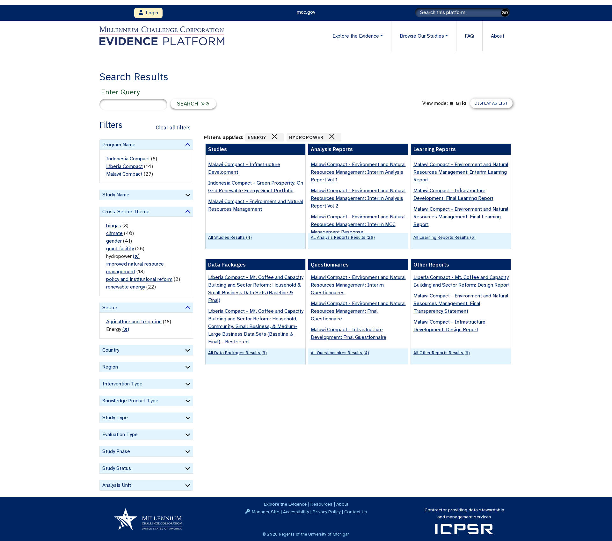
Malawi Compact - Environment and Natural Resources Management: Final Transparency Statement (460, 303)
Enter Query (120, 92)
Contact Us (355, 512)
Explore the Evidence (285, 504)
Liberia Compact (124, 166)
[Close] (274, 136)
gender (114, 241)
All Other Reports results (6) (441, 352)
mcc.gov (306, 12)
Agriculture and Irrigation (134, 321)
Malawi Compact (124, 174)
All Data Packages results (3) (237, 352)
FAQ (469, 36)
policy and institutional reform (139, 279)
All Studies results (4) (230, 237)
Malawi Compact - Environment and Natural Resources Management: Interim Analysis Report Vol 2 (358, 198)
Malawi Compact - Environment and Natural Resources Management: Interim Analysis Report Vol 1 (358, 172)
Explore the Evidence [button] (355, 36)
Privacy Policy (326, 512)
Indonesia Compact (128, 159)
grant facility (120, 248)
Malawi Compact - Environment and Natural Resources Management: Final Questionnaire (358, 311)
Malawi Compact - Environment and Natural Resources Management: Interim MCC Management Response (358, 224)
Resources (321, 504)
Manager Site (265, 512)
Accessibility (296, 512)
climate (114, 233)
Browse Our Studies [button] (422, 36)
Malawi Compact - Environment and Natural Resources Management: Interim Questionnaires (358, 285)
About (497, 36)
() (136, 256)
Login (150, 13)
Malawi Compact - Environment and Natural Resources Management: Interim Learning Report (460, 172)
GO (505, 12)
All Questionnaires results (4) (340, 352)
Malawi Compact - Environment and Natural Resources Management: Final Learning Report (460, 217)
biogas (113, 226)
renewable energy (125, 287)
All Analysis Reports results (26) (343, 237)
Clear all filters (173, 127)
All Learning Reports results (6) (444, 237)
